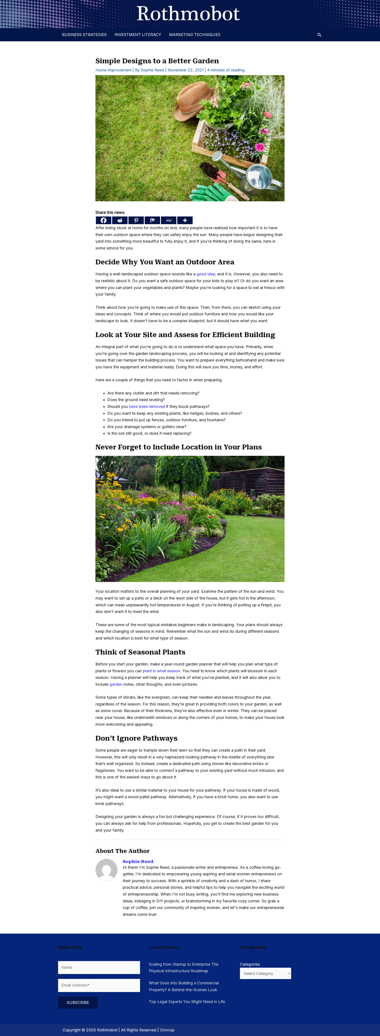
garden (116, 684)
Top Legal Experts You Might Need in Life (187, 1001)
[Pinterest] (136, 220)
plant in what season (161, 671)
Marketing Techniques (194, 34)
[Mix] (152, 220)
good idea (206, 274)
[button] (319, 34)
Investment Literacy (138, 34)
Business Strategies (84, 34)
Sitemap (167, 1030)
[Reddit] (120, 220)
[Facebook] (103, 220)
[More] (185, 220)
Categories (250, 964)
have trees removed (147, 406)
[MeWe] (168, 220)
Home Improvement (113, 70)
